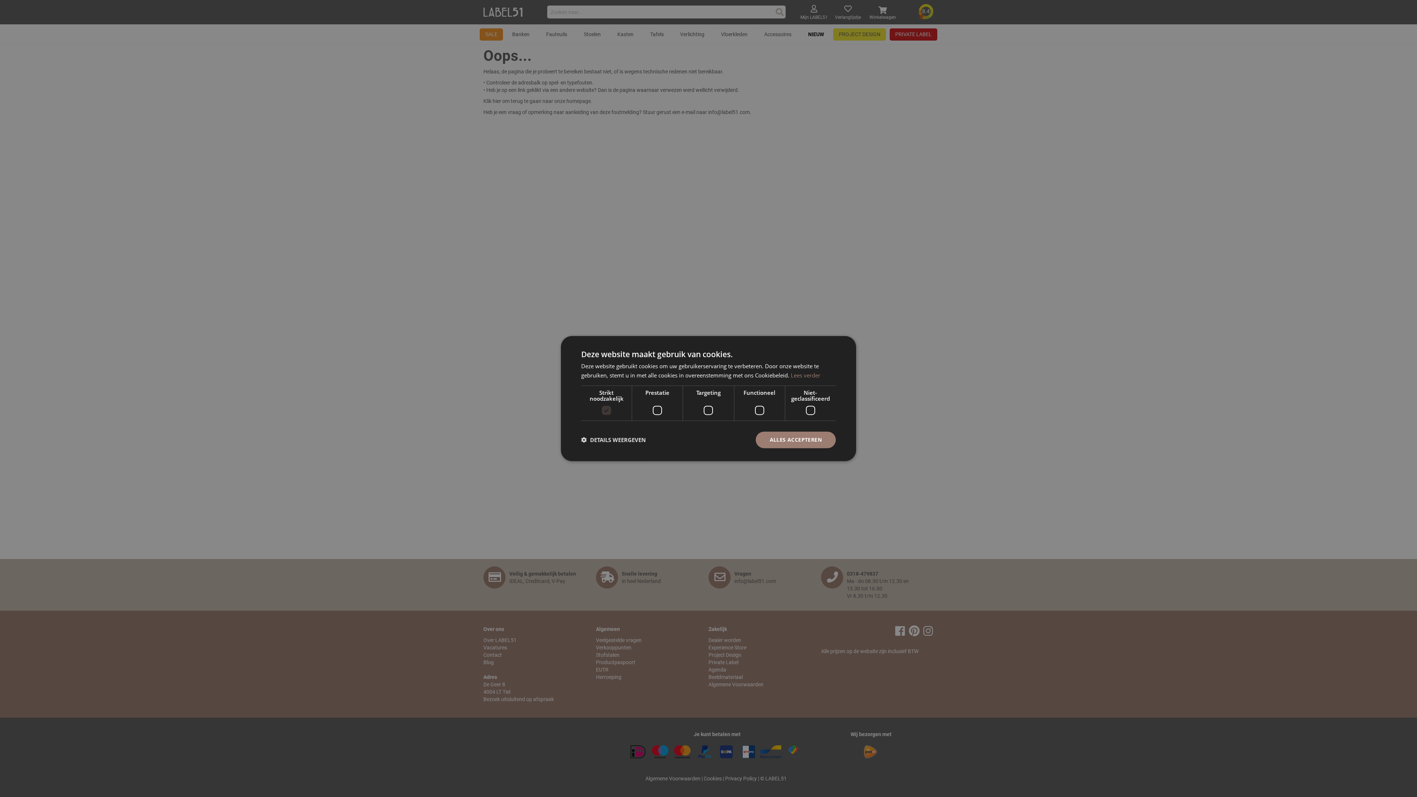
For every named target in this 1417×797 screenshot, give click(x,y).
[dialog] (708, 398)
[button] (613, 440)
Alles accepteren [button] (796, 439)
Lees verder (805, 375)
